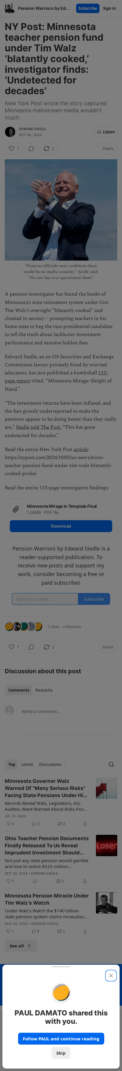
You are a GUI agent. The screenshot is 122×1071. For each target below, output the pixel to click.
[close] (111, 975)
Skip (61, 1053)
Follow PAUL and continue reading (61, 1039)
